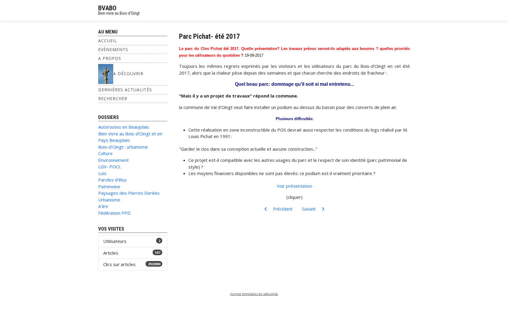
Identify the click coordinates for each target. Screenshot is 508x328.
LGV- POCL (109, 166)
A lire (103, 206)
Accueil (107, 40)
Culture (105, 153)
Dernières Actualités (125, 89)
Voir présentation (294, 186)
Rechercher (112, 98)
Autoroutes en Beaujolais (123, 127)
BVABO (107, 8)
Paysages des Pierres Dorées (129, 193)
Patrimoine (109, 186)
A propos (109, 58)
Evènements (113, 49)
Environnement (113, 160)
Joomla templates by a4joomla (254, 294)
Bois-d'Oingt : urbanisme (123, 147)
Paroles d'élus (112, 180)
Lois (102, 173)
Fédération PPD (114, 213)
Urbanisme (109, 200)
